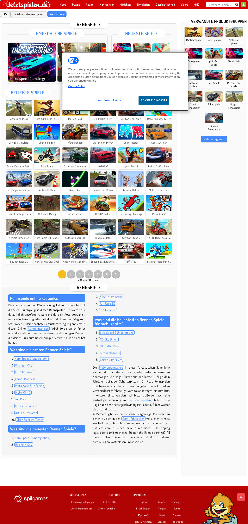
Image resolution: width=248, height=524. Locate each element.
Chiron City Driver (111, 360)
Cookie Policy (76, 86)
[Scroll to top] (241, 497)
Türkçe (177, 508)
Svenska (177, 515)
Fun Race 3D (22, 399)
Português (177, 501)
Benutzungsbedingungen (83, 501)
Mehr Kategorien (213, 139)
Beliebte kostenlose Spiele (28, 14)
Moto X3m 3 (23, 392)
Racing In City (23, 365)
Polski (161, 515)
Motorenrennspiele (111, 367)
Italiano (161, 501)
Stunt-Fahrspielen (133, 419)
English (143, 501)
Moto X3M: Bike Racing (29, 386)
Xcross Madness (25, 379)
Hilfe (114, 501)
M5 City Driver (24, 372)
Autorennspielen (38, 328)
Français (162, 508)
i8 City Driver (108, 310)
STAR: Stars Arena (111, 297)
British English (143, 508)
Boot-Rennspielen (139, 400)
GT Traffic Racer (25, 406)
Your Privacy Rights (109, 100)
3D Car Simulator (26, 413)
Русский (143, 515)
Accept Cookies (154, 100)
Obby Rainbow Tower (29, 419)
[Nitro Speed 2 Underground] (32, 62)
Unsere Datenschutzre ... (82, 508)
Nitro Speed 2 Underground (32, 358)
